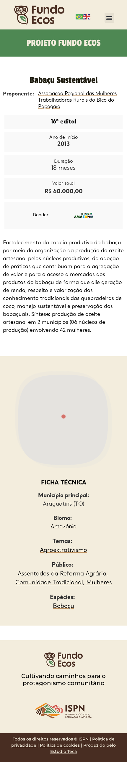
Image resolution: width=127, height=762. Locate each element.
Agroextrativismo (63, 550)
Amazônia (64, 527)
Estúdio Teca (63, 751)
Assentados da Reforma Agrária (62, 574)
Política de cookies (60, 745)
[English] (87, 16)
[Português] (79, 16)
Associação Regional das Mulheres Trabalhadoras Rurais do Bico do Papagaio (77, 100)
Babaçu (63, 606)
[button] (109, 18)
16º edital (63, 122)
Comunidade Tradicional (49, 583)
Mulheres (99, 583)
